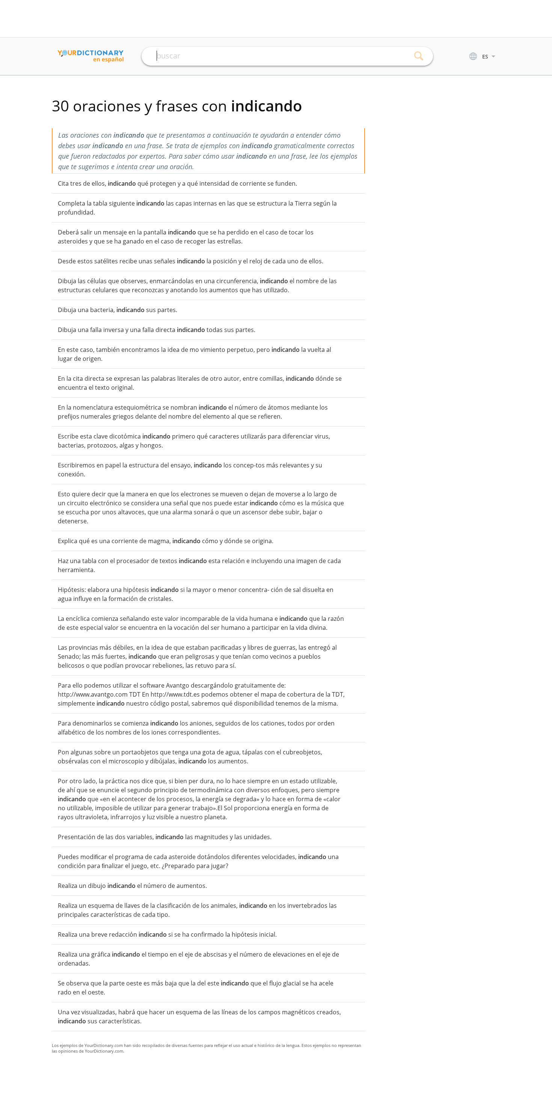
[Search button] (419, 56)
